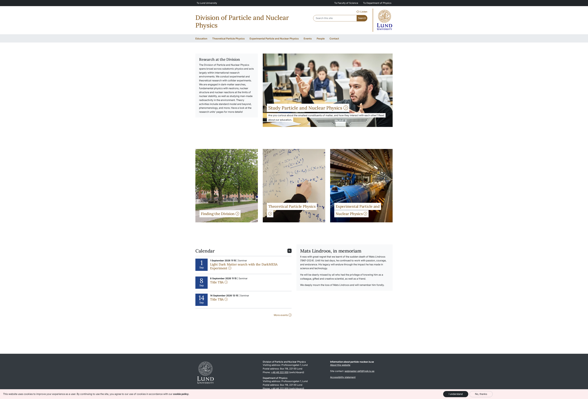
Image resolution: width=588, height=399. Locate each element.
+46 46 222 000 (279, 372)
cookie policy (181, 393)
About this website (340, 365)
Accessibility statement (343, 377)
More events (281, 315)
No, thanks (481, 393)
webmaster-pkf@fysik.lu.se (359, 371)
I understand (456, 393)
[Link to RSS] (289, 250)
